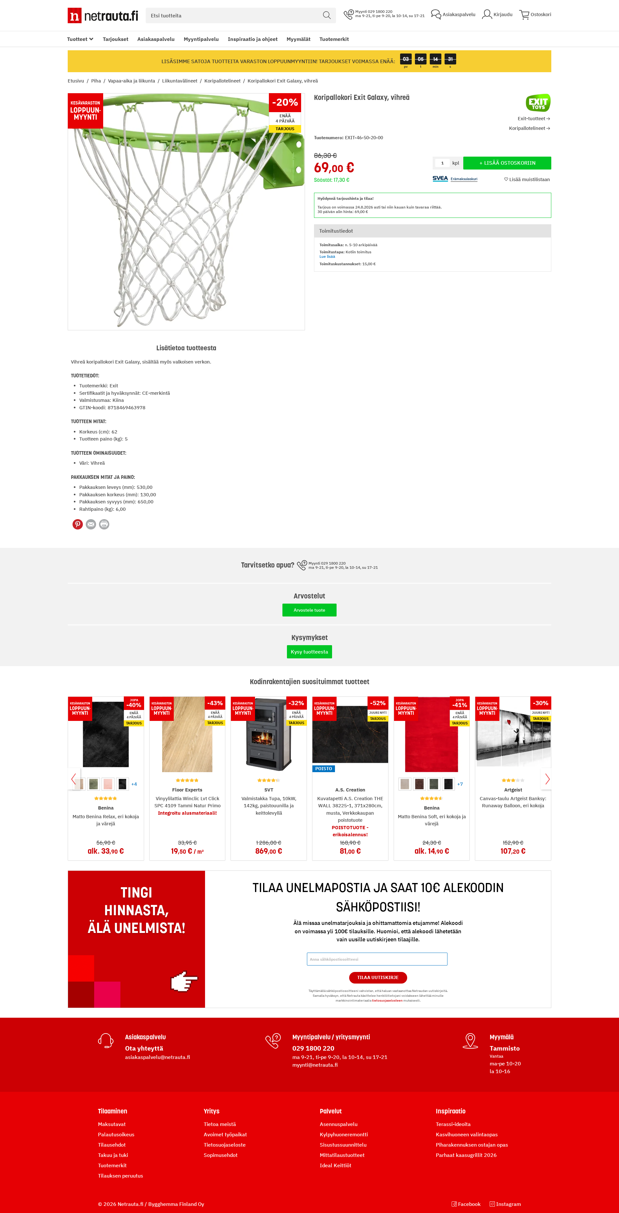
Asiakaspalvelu (156, 39)
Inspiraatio (451, 1111)
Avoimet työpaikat (225, 1134)
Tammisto (505, 1048)
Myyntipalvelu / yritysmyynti (331, 1037)
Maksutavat (112, 1124)
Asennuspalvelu (339, 1124)
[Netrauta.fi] (103, 15)
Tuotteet (77, 39)
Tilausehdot (112, 1144)
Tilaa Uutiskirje (378, 977)
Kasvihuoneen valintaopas (467, 1134)
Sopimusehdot (221, 1155)
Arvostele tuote (309, 610)
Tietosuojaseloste (225, 1144)
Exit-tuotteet (531, 118)
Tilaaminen (112, 1111)
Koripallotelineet (223, 81)
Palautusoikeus (116, 1134)
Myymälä (502, 1037)
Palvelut (331, 1111)
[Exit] (538, 102)
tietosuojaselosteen (387, 1000)
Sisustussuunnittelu (343, 1144)
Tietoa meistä (220, 1124)
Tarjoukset (115, 39)
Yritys (212, 1111)
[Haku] (327, 15)
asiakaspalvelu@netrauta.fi (157, 1057)
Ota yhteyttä (144, 1048)
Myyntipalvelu (201, 39)
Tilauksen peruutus (120, 1175)
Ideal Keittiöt (335, 1165)
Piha (96, 81)
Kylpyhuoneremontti (344, 1134)
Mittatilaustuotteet (342, 1155)
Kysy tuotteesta (309, 651)
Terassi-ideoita (453, 1124)
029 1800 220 (313, 1048)
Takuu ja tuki (113, 1155)
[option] (93, 784)
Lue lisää (327, 256)
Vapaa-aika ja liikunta (132, 81)
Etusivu (76, 81)
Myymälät (298, 39)
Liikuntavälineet (180, 81)
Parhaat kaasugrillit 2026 (466, 1155)
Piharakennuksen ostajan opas (472, 1144)
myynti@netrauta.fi (315, 1065)
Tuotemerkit (334, 39)
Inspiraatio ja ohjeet (253, 39)
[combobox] (241, 15)
